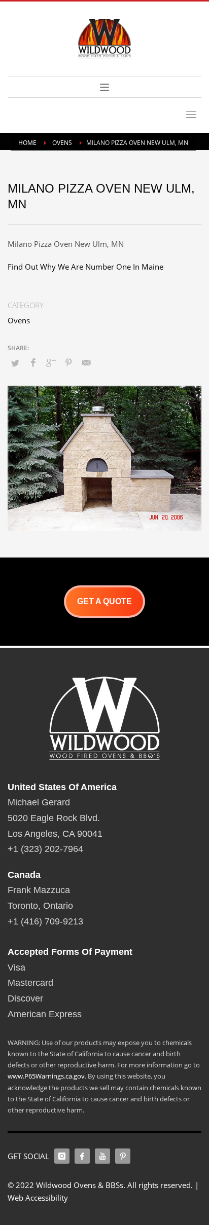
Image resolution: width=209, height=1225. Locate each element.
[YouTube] (102, 1156)
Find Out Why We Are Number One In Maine (85, 267)
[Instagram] (61, 1156)
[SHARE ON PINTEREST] (68, 362)
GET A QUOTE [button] (104, 601)
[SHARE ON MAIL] (86, 362)
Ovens (19, 320)
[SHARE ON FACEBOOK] (33, 362)
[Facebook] (82, 1156)
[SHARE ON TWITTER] (15, 362)
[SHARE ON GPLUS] (50, 362)
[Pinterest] (122, 1156)
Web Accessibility (38, 1198)
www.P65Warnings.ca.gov (46, 1076)
